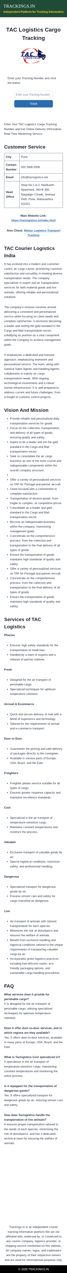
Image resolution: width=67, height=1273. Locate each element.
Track (33, 103)
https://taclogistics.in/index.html (33, 220)
